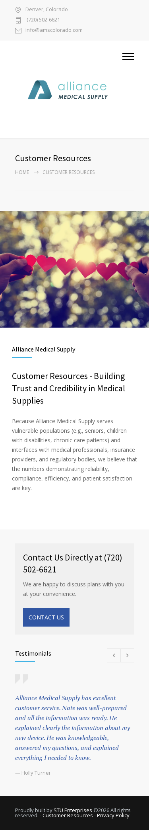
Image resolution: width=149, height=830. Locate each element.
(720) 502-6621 (42, 20)
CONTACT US (46, 617)
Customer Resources (68, 815)
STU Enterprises (73, 810)
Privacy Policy (113, 815)
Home (22, 172)
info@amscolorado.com (54, 30)
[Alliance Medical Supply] (68, 89)
